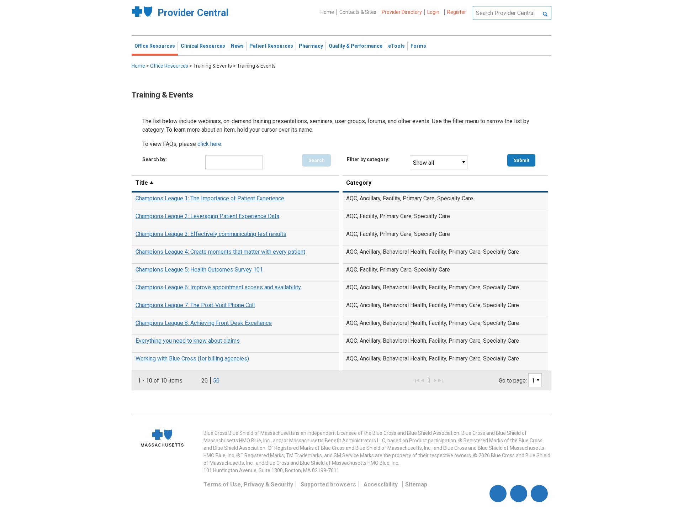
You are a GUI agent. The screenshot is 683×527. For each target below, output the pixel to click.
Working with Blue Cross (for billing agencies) (192, 358)
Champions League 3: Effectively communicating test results (211, 234)
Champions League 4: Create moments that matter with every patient (220, 251)
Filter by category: (368, 159)
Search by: (154, 159)
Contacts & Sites (357, 12)
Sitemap (416, 484)
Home (327, 12)
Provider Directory (402, 12)
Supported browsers (328, 484)
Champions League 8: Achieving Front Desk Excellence (204, 323)
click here (209, 144)
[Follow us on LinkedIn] (539, 493)
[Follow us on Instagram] (518, 493)
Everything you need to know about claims (188, 340)
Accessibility (381, 484)
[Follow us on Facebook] (498, 493)
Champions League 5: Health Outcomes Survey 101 (199, 269)
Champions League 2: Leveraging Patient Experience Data (207, 216)
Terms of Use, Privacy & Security (248, 484)
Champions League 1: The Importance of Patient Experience (210, 198)
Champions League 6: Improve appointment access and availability (218, 287)
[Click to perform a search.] (545, 14)
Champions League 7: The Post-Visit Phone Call (195, 305)
